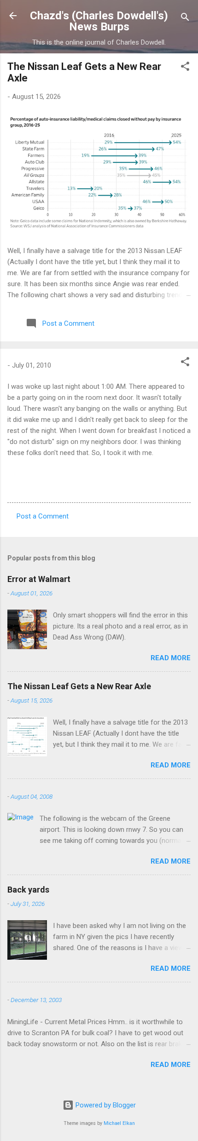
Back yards (28, 889)
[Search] (185, 19)
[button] (185, 68)
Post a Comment (43, 516)
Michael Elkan (119, 1123)
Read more (171, 658)
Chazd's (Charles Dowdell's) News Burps (99, 21)
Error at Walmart (38, 579)
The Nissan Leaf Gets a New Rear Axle (79, 686)
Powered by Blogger (105, 1105)
